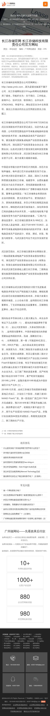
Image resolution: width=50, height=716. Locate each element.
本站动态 (13, 49)
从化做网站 (16, 648)
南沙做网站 (36, 648)
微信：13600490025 (35, 685)
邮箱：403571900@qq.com (36, 665)
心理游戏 (6, 639)
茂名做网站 (26, 645)
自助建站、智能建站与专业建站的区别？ (19, 504)
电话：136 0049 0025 (13, 665)
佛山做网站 (26, 636)
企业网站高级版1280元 (37, 705)
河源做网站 (16, 643)
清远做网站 (26, 643)
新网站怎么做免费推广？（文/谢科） (17, 513)
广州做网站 (7, 636)
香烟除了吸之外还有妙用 (15, 433)
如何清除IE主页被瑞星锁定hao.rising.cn (18, 462)
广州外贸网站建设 (9, 641)
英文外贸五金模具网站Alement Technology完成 (21, 471)
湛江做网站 (16, 645)
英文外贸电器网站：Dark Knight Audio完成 (19, 467)
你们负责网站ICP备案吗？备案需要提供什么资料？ (23, 495)
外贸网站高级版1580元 (24, 708)
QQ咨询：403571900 (13, 685)
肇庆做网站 (30, 641)
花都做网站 (36, 645)
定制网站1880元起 (40, 708)
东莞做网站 (16, 636)
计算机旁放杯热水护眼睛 (15, 431)
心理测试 (39, 639)
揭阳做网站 (36, 643)
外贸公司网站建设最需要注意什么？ (17, 499)
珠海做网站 (22, 639)
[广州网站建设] (8, 4)
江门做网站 (40, 641)
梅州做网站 (7, 645)
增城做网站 (7, 648)
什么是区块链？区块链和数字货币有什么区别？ (21, 448)
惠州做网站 (7, 643)
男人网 (14, 639)
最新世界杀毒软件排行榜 (13, 457)
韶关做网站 (21, 641)
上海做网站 (37, 634)
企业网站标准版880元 (20, 705)
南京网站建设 (27, 634)
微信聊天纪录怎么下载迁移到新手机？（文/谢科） (22, 476)
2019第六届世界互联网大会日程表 (16, 452)
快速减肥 (31, 639)
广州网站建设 (30, 49)
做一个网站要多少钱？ (12, 490)
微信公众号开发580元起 (32, 711)
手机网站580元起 (16, 711)
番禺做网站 (26, 648)
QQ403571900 (40, 551)
